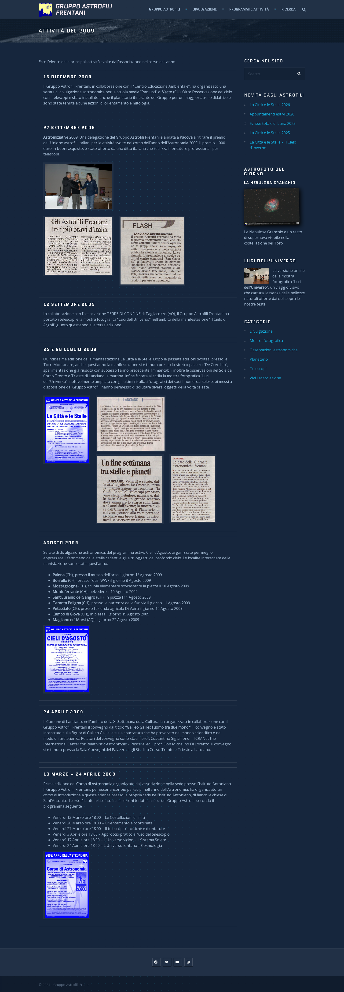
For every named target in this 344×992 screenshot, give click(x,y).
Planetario (259, 359)
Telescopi (258, 368)
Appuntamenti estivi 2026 (272, 114)
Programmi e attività (249, 9)
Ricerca (289, 9)
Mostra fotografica (266, 340)
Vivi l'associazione (265, 378)
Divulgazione (205, 9)
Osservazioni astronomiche (274, 349)
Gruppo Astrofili (164, 9)
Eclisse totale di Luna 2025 (273, 123)
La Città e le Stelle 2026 (270, 104)
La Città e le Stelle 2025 (270, 132)
